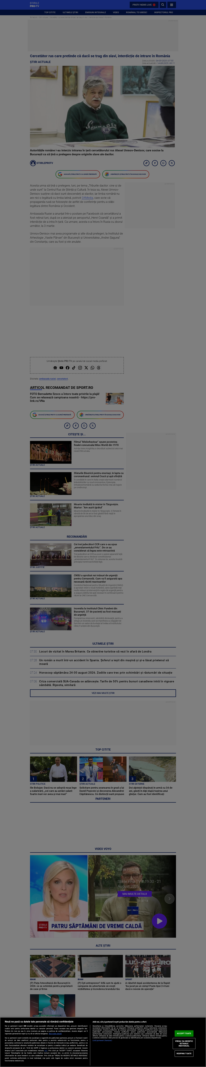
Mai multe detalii (55, 1034)
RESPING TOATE (184, 1053)
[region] (103, 1042)
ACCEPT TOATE (184, 1033)
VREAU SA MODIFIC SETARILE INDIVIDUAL (184, 1043)
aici (45, 1050)
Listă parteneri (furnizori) (102, 1040)
